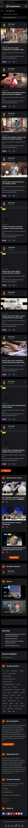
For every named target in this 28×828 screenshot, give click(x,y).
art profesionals (14, 670)
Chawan (4, 687)
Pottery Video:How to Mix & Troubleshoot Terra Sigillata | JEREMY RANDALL (14, 49)
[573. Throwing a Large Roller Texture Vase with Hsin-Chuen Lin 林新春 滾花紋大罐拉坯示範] (14, 488)
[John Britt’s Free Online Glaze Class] (14, 607)
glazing (9, 692)
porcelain (17, 697)
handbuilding (15, 692)
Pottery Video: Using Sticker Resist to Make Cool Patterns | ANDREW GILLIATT (13, 94)
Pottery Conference (12, 700)
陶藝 (13, 711)
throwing (15, 706)
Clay (9, 687)
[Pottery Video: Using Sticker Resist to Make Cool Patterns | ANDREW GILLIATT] (14, 80)
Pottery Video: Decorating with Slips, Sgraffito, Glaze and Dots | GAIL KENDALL (13, 451)
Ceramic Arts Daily (12, 673)
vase (4, 708)
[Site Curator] (4, 25)
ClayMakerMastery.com (7, 790)
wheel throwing (18, 708)
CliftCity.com (5, 801)
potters (22, 697)
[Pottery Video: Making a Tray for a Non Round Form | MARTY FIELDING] (14, 125)
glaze (4, 692)
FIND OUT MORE (8, 744)
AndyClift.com (5, 798)
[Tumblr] (14, 813)
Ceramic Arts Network (7, 676)
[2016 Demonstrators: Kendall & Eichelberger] (14, 513)
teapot (10, 706)
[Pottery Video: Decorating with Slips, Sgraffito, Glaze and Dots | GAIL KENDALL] (14, 437)
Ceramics (18, 684)
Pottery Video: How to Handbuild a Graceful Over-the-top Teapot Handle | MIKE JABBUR (13, 362)
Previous (6, 470)
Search (24, 621)
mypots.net (5, 697)
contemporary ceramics (7, 689)
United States (22, 706)
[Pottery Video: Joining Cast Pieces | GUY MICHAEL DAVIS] (14, 169)
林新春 (9, 711)
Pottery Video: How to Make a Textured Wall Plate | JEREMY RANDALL (11, 273)
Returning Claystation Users (12, 645)
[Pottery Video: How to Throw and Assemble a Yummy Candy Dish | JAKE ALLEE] (14, 214)
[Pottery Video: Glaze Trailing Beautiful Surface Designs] (14, 393)
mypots (18, 695)
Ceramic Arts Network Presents (9, 678)
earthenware (17, 689)
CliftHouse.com (5, 800)
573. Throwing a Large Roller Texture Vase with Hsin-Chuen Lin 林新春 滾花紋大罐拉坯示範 (13, 499)
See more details (16, 773)
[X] (6, 813)
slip (18, 700)
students (11, 703)
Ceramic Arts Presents (7, 681)
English (23, 689)
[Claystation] (13, 6)
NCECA (11, 697)
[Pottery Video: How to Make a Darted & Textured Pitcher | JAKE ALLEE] (14, 303)
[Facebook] (3, 813)
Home (2, 10)
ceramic (4, 673)
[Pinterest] (11, 813)
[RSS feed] (19, 813)
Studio (16, 703)
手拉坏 (4, 711)
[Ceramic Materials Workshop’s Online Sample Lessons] (14, 592)
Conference (15, 687)
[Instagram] (8, 813)
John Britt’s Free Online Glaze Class (12, 612)
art (3, 670)
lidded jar (13, 695)
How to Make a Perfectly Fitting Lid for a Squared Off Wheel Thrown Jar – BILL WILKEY (14, 549)
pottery (4, 700)
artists (7, 670)
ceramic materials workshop (8, 684)
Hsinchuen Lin (6, 695)
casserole (21, 670)
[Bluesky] (21, 813)
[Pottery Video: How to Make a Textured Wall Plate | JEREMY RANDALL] (14, 259)
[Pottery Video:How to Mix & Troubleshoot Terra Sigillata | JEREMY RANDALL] (14, 35)
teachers (5, 706)
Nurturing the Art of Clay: (11, 638)
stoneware (5, 703)
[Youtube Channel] (16, 813)
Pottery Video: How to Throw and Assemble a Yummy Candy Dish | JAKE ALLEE (12, 228)
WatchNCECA (10, 708)
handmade (22, 692)
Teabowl (21, 703)
